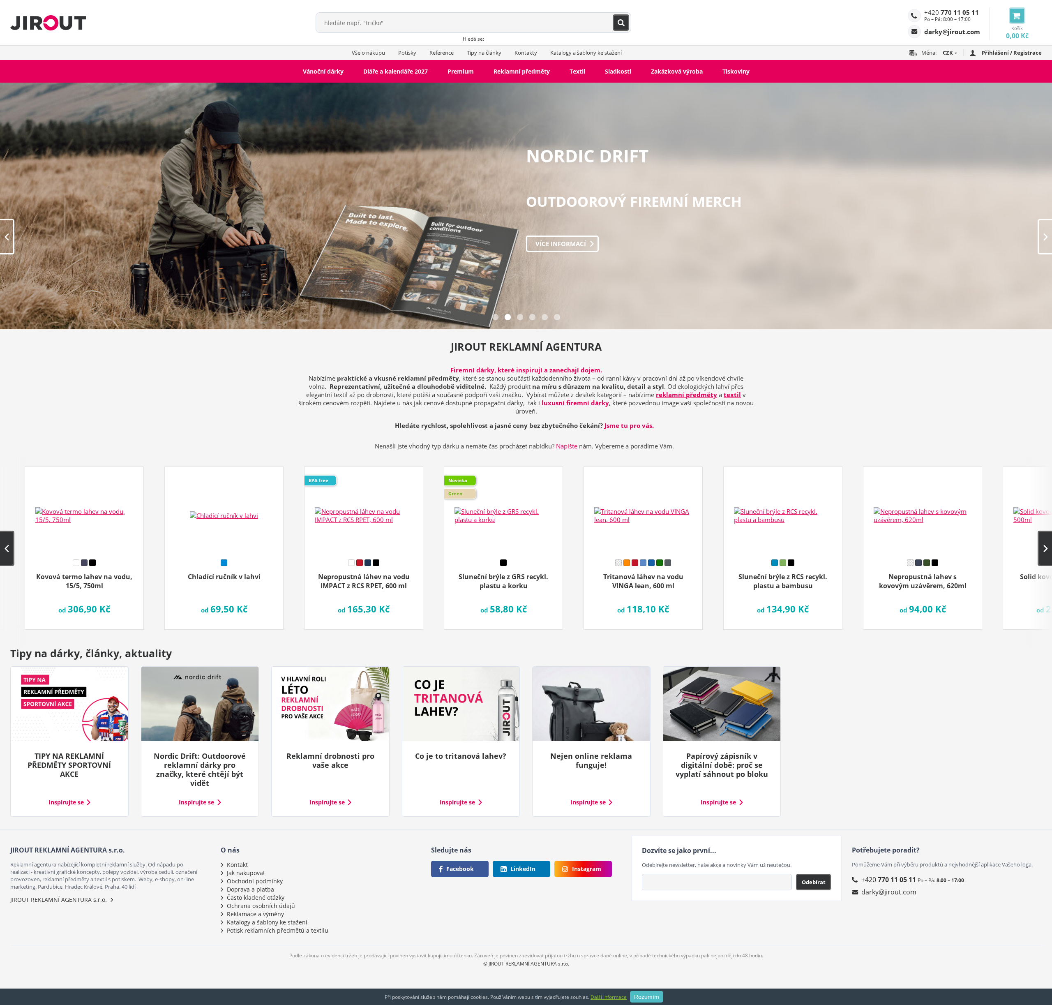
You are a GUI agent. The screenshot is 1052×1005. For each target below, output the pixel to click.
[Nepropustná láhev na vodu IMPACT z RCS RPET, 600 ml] (364, 510)
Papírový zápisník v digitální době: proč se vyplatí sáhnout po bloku (722, 765)
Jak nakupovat (246, 873)
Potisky (407, 52)
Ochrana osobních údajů (261, 906)
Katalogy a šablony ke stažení (586, 52)
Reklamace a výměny (255, 914)
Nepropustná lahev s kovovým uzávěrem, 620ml (923, 581)
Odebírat (814, 882)
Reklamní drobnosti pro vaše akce (330, 760)
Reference (441, 52)
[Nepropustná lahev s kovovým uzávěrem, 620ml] (922, 510)
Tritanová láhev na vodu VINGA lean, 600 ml (643, 581)
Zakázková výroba (677, 71)
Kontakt (237, 865)
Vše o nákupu (368, 52)
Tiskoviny (736, 71)
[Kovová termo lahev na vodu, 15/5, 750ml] (84, 510)
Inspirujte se (66, 802)
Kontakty (525, 52)
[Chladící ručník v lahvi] (224, 510)
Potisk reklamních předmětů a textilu (277, 930)
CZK (948, 52)
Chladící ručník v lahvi (224, 576)
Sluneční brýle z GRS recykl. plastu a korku (503, 581)
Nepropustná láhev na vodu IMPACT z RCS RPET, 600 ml (364, 581)
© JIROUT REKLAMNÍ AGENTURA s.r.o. (526, 963)
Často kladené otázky (255, 897)
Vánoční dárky (323, 71)
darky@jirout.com (888, 891)
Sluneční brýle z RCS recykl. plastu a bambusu (782, 581)
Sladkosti (618, 71)
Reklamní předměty (522, 71)
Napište (567, 446)
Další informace (609, 996)
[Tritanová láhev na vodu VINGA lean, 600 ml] (643, 510)
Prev (7, 236)
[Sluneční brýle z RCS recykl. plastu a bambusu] (783, 510)
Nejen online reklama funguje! (591, 760)
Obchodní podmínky (255, 881)
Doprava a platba (250, 889)
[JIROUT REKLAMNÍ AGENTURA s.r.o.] (48, 22)
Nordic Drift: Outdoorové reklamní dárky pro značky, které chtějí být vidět (200, 769)
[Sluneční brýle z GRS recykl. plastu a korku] (503, 510)
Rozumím (646, 996)
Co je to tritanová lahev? (460, 755)
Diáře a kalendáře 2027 (395, 71)
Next (1045, 236)
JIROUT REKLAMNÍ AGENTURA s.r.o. (58, 899)
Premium (461, 71)
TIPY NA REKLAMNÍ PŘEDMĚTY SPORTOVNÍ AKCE (69, 765)
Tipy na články (484, 52)
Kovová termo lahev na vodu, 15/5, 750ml (84, 581)
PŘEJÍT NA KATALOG (565, 244)
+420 (951, 12)
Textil (577, 71)
